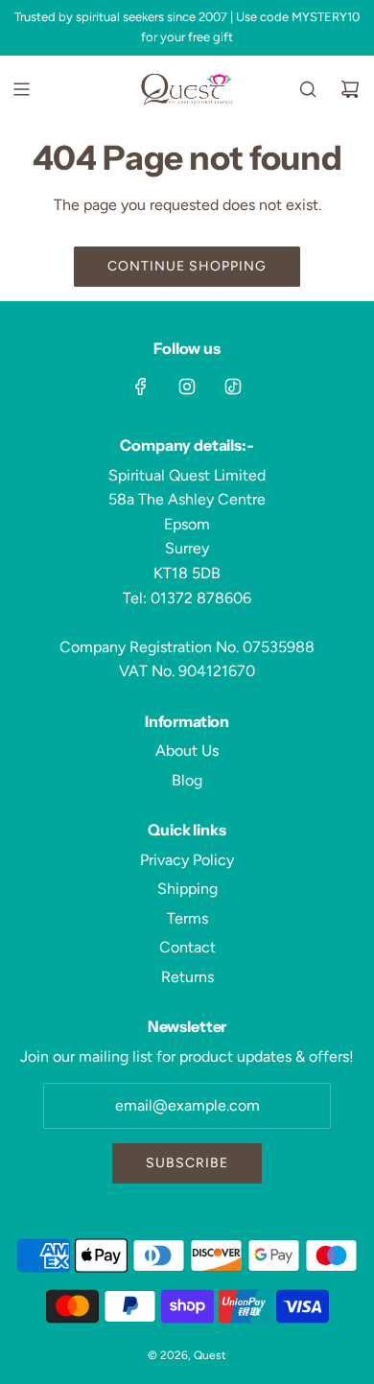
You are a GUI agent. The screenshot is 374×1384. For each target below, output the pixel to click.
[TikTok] (233, 386)
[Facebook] (141, 386)
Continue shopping (187, 266)
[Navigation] (21, 89)
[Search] (308, 89)
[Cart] (350, 89)
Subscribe (187, 1163)
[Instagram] (187, 386)
